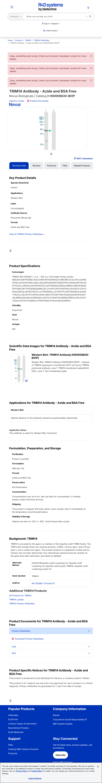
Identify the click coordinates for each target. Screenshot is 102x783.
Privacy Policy (21, 771)
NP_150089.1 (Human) (42, 583)
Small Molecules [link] (15, 732)
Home (10, 40)
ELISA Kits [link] (13, 719)
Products (18, 40)
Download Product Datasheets (29, 639)
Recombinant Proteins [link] (18, 728)
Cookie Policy (36, 771)
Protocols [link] (12, 753)
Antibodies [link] (13, 715)
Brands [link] (56, 715)
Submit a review (16, 101)
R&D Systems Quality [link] (63, 724)
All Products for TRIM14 (20, 595)
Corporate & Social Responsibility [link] (68, 719)
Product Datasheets (21, 631)
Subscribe (60, 755)
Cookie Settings (34, 778)
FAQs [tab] (65, 165)
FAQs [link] (10, 745)
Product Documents (38, 101)
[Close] (91, 55)
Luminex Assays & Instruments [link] (22, 723)
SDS (14, 653)
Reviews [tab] (36, 165)
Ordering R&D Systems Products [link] (23, 749)
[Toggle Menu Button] (12, 7)
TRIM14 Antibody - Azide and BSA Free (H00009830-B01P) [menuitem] (34, 43)
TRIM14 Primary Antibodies (21, 603)
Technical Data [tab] (19, 165)
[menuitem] (10, 40)
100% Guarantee (84, 158)
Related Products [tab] (82, 165)
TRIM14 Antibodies (41, 40)
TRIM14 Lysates (16, 599)
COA (14, 646)
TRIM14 (28, 40)
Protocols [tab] (51, 165)
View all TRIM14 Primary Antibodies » (26, 234)
